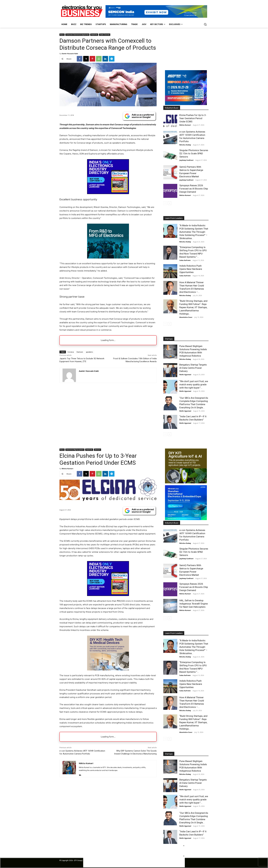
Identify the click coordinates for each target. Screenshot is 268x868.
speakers (89, 352)
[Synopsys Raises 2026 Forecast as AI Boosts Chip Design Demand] (170, 191)
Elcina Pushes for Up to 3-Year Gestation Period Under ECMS (192, 118)
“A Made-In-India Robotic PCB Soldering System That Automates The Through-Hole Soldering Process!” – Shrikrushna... (193, 232)
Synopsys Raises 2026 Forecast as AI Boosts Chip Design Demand (193, 188)
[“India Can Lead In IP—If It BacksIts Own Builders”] (170, 422)
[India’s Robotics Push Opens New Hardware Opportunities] (170, 271)
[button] (205, 24)
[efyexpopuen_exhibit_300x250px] (108, 257)
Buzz (62, 35)
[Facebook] (79, 59)
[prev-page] (165, 203)
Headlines (94, 35)
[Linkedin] (105, 59)
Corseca (71, 352)
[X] (86, 59)
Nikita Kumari (185, 125)
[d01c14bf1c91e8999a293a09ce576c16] (186, 104)
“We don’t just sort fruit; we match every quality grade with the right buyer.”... (193, 384)
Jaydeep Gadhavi (186, 160)
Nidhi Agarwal (185, 374)
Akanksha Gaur (185, 317)
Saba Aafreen (185, 260)
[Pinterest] (92, 59)
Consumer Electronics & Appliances (77, 35)
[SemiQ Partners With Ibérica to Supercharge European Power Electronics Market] (170, 172)
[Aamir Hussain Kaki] (69, 375)
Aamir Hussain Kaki (70, 53)
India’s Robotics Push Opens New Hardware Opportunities (190, 269)
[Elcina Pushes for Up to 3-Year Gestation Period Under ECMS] (170, 121)
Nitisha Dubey (185, 145)
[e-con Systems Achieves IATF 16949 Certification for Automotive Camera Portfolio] (170, 137)
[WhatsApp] (99, 59)
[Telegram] (111, 59)
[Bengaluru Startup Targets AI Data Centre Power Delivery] (170, 370)
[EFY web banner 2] (156, 17)
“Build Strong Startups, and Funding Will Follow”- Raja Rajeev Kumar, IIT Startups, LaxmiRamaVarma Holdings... (193, 307)
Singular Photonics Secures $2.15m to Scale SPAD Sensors (193, 153)
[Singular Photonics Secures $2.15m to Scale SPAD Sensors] (170, 156)
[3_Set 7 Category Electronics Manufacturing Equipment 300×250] (108, 193)
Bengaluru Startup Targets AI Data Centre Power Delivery (193, 367)
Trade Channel (104, 35)
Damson (80, 352)
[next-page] (169, 203)
